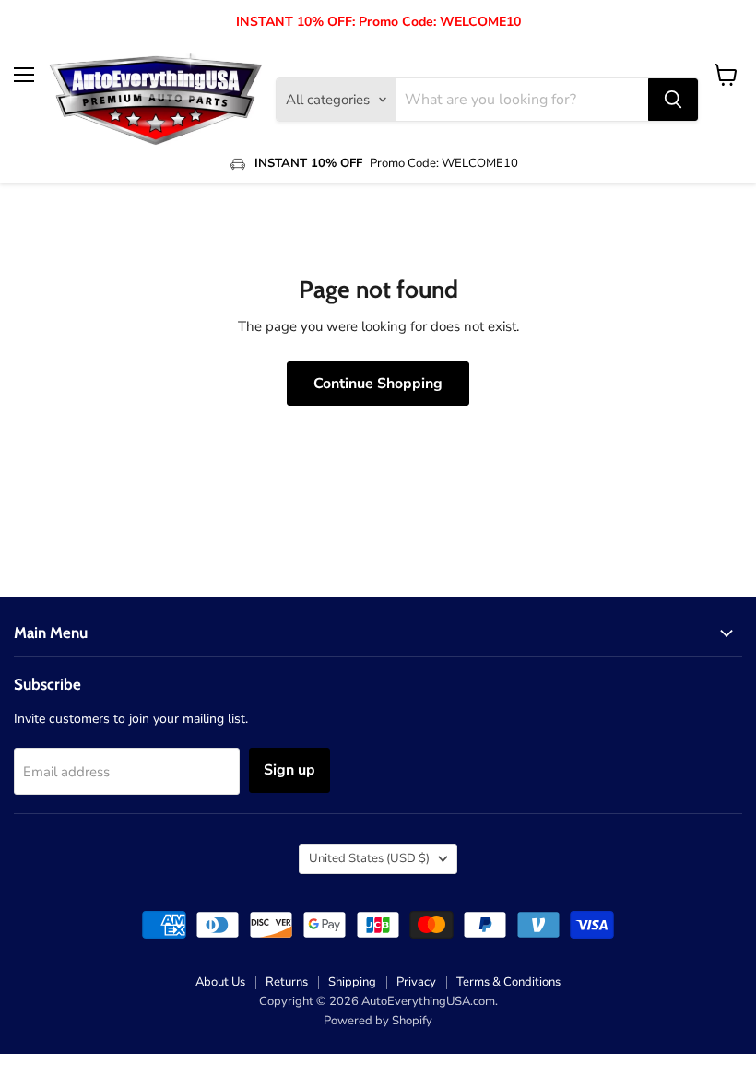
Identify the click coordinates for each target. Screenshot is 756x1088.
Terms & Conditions (508, 982)
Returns (287, 982)
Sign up (289, 770)
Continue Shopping (378, 383)
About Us (220, 982)
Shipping (352, 982)
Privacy (416, 982)
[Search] (673, 99)
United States (369, 858)
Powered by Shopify (378, 1020)
